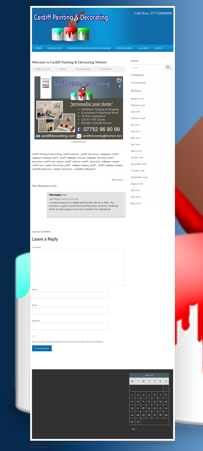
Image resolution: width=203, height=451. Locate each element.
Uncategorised (83, 69)
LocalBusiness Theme (137, 443)
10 (138, 401)
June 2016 (136, 196)
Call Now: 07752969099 (153, 13)
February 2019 (138, 105)
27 (155, 414)
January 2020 (137, 98)
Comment (36, 247)
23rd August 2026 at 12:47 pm (64, 198)
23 (132, 414)
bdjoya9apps (55, 194)
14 (160, 401)
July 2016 (135, 190)
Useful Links (124, 48)
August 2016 (137, 183)
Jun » (134, 428)
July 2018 (135, 111)
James (63, 69)
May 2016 (136, 203)
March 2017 (136, 151)
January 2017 (137, 157)
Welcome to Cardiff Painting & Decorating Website (69, 62)
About (158, 48)
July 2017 (135, 124)
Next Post (119, 179)
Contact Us (55, 48)
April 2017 (135, 144)
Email (34, 305)
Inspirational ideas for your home (89, 48)
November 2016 (139, 164)
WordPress (166, 443)
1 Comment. (105, 69)
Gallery (143, 48)
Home (38, 48)
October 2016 (138, 170)
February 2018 (138, 118)
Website (36, 320)
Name (34, 289)
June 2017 (135, 131)
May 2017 (136, 137)
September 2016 (139, 177)
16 (132, 408)
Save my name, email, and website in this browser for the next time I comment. (67, 341)
